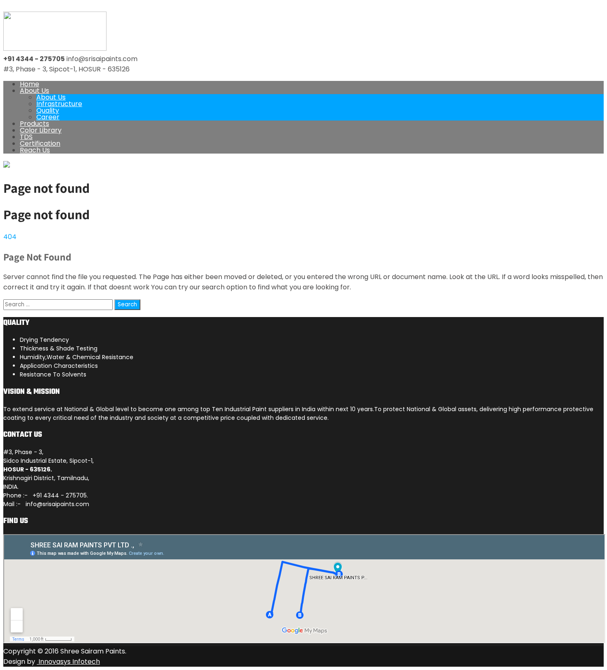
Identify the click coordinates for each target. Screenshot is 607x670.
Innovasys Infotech (68, 661)
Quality (47, 110)
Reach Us (35, 150)
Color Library (41, 130)
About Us (34, 90)
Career (47, 117)
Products (34, 123)
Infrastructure (59, 104)
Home (29, 84)
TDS (26, 137)
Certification (40, 143)
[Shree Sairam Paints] (55, 48)
